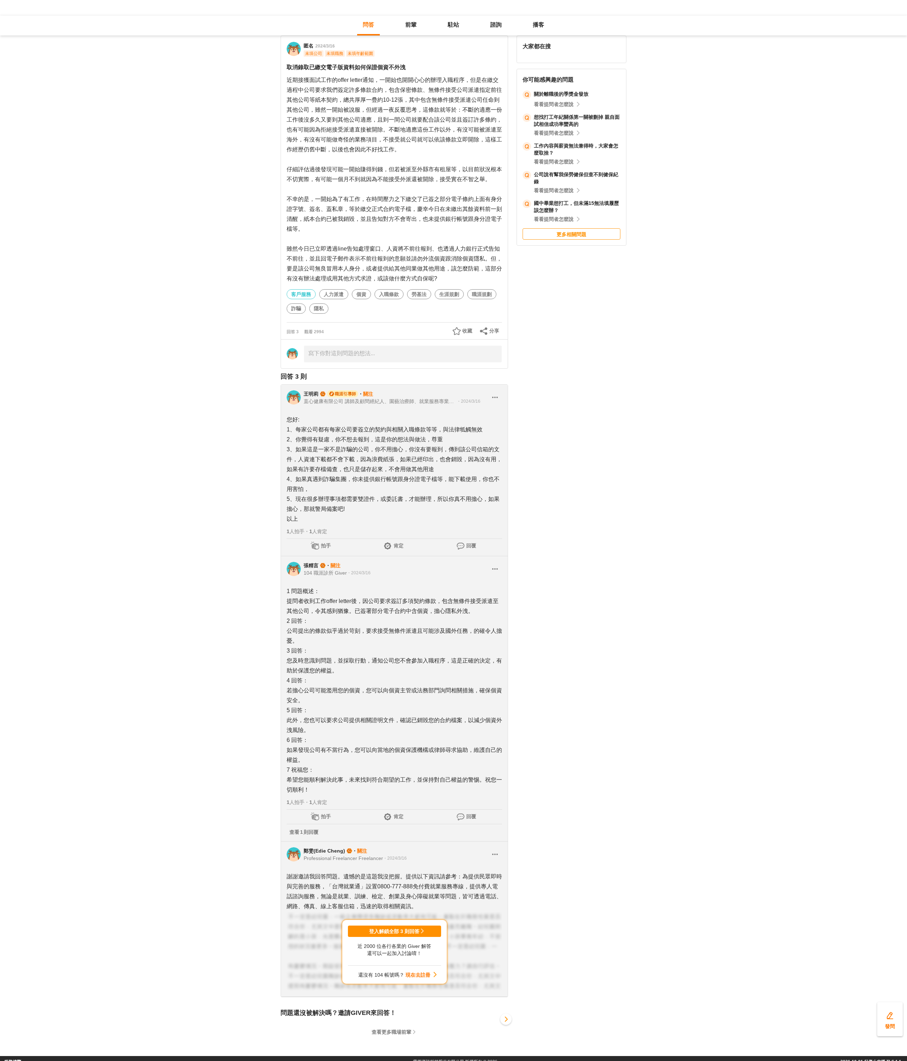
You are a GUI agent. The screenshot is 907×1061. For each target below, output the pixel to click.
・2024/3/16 (468, 401)
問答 (368, 25)
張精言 (311, 565)
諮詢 (496, 25)
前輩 (411, 25)
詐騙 (296, 308)
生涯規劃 (449, 294)
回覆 (471, 545)
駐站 (453, 25)
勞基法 (419, 294)
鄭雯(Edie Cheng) (324, 851)
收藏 (467, 331)
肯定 (399, 545)
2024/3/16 (325, 46)
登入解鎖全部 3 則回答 (394, 931)
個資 (361, 294)
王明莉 (311, 394)
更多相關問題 (571, 234)
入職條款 (389, 294)
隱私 (319, 308)
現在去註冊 (418, 975)
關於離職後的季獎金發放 (561, 94)
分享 (494, 331)
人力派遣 (334, 294)
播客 (538, 25)
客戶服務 (301, 294)
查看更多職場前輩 (391, 1032)
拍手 (326, 545)
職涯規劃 (482, 294)
